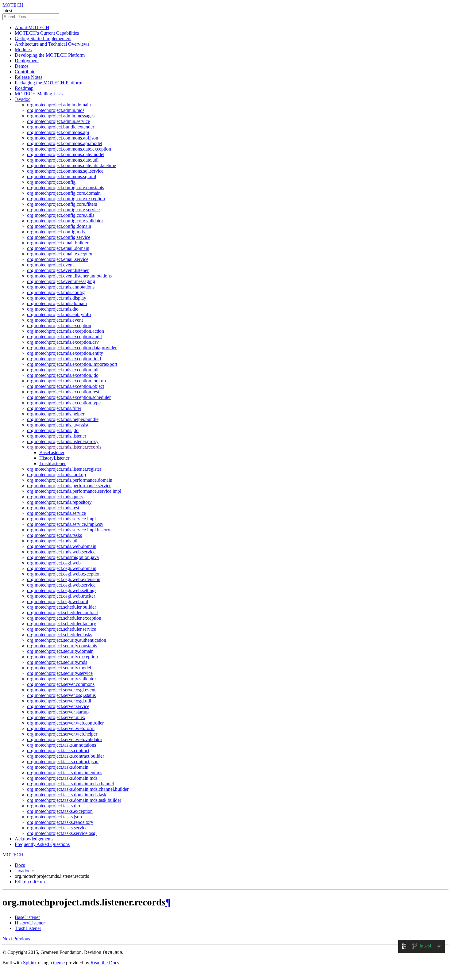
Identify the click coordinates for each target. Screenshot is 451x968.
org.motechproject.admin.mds (55, 110)
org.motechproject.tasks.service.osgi (62, 833)
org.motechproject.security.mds (57, 662)
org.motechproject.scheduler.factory (61, 623)
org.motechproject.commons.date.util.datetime (71, 165)
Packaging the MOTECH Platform (48, 82)
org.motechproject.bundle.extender (60, 126)
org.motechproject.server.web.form (60, 728)
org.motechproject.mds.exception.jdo (62, 375)
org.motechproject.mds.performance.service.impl (74, 491)
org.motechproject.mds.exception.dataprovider (72, 347)
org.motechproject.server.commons (60, 684)
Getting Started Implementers (43, 38)
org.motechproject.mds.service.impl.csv (65, 524)
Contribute (25, 71)
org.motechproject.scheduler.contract (62, 612)
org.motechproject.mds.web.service (61, 551)
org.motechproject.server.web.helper (62, 734)
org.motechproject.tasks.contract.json (62, 761)
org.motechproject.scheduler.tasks (59, 634)
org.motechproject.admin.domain (59, 104)
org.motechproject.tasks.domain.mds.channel (70, 783)
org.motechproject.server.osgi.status (61, 695)
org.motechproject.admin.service (58, 121)
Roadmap (24, 88)
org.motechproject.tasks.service (57, 827)
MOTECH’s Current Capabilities (47, 33)
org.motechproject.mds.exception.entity (65, 353)
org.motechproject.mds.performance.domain (69, 480)
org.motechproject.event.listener (58, 270)
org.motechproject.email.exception (60, 253)
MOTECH (13, 5)
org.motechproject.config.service (58, 237)
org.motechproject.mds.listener (56, 435)
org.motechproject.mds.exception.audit (64, 336)
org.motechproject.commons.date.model (65, 154)
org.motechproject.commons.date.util (62, 160)
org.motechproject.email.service (57, 259)
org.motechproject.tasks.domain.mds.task (66, 794)
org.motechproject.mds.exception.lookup (66, 380)
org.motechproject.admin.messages (60, 115)
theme (59, 962)
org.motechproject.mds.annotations (60, 286)
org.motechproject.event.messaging (61, 281)
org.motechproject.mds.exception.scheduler (69, 397)
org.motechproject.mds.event (55, 320)
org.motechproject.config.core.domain (64, 193)
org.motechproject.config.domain (59, 226)
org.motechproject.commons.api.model (64, 143)
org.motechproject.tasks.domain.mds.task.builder (74, 800)
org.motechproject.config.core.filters (62, 204)
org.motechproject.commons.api (58, 132)
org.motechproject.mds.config (56, 292)
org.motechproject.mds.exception (59, 325)
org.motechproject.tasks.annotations (61, 745)
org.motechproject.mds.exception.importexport (72, 364)
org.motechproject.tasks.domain (57, 767)
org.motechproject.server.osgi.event (61, 689)
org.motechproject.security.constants (62, 645)
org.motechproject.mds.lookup (56, 474)
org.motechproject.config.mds (56, 231)
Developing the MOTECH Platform (50, 55)
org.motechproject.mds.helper (55, 413)
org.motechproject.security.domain (60, 651)
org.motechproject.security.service (60, 673)
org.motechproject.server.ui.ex (56, 717)
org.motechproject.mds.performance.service (69, 485)
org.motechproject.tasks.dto (53, 805)
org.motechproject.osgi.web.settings (61, 590)
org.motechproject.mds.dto (53, 309)
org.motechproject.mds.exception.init (62, 369)
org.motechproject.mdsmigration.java (63, 557)
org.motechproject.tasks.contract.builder (65, 756)
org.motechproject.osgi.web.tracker (61, 596)
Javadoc (22, 99)
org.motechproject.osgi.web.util (57, 601)
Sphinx (30, 962)
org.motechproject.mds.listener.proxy (62, 441)
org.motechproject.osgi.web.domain (61, 568)
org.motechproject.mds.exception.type (64, 402)
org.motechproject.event (50, 264)
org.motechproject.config (51, 182)
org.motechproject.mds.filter (54, 408)
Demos (22, 66)
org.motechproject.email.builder (57, 242)
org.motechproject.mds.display (56, 297)
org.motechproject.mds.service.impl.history (68, 529)
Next (7, 938)
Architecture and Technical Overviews (52, 44)
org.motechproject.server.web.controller (65, 722)
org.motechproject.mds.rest (53, 507)
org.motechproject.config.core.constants (65, 187)
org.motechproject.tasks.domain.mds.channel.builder (78, 789)
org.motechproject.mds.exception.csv (63, 342)
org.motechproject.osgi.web (54, 562)
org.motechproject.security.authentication (66, 640)
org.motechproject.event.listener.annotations (69, 275)
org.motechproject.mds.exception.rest (63, 391)
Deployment (27, 60)
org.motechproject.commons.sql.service (65, 171)
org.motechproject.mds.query (55, 496)
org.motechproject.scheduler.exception (64, 618)
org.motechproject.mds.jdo (53, 430)
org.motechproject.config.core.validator (65, 220)
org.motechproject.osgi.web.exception (64, 573)
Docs (20, 865)
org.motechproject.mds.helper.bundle (62, 419)
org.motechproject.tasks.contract (58, 750)
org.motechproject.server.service (58, 706)
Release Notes (28, 77)
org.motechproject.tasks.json (54, 816)
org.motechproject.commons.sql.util (61, 176)
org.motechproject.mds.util (53, 540)
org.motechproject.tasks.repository (60, 822)
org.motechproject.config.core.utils (60, 215)
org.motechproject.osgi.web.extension (63, 579)
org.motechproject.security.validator (61, 678)
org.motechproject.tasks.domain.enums (64, 772)
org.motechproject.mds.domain (57, 303)
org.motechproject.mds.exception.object (65, 386)
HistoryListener (54, 458)
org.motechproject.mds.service (56, 513)
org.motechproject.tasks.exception (60, 811)
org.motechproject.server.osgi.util (59, 700)
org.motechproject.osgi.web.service (61, 584)
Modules (23, 49)
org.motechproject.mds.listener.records (64, 447)
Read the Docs (105, 962)
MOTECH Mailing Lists (39, 93)
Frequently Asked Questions (42, 844)
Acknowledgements (34, 838)
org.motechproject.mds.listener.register (64, 469)
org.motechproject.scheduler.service (61, 629)
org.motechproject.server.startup (58, 711)
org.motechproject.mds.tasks (54, 535)
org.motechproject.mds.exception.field (64, 358)
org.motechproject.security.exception (62, 656)
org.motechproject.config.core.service (63, 209)
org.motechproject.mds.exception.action (65, 331)
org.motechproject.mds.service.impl (61, 518)
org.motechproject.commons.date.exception (69, 148)
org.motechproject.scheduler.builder (61, 607)
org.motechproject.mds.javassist (57, 424)
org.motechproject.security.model (59, 667)
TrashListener (52, 463)
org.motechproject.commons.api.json (62, 137)
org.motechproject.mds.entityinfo (59, 314)
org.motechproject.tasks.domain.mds (62, 778)
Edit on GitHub (30, 881)
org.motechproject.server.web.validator (64, 739)
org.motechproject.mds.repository (59, 502)
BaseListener (51, 452)
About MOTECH (32, 27)
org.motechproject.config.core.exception (66, 198)
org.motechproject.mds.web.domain (61, 546)
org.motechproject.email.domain (58, 248)
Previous (21, 938)
